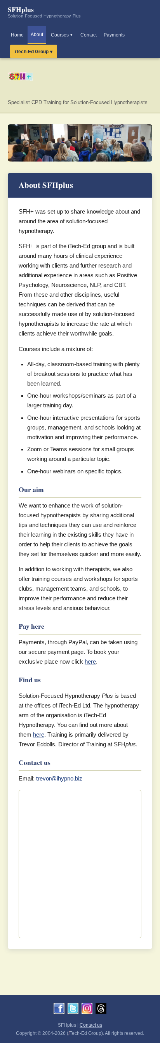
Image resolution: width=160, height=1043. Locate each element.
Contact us (91, 1025)
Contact (88, 34)
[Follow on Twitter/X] (73, 1010)
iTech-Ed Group (32, 51)
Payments (114, 34)
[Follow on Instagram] (87, 1010)
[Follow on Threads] (101, 1010)
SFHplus (44, 11)
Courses (60, 35)
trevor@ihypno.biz (59, 778)
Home (17, 34)
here (90, 662)
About (37, 34)
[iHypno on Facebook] (59, 1010)
